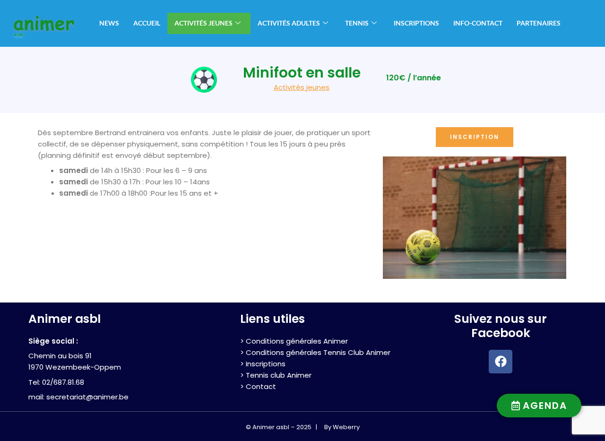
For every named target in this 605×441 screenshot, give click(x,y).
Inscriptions (416, 23)
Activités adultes (289, 23)
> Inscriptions (262, 364)
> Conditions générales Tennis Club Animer (315, 352)
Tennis (357, 23)
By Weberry (342, 427)
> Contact (258, 386)
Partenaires (539, 23)
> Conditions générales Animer (294, 341)
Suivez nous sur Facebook (500, 326)
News (109, 23)
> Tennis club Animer (275, 375)
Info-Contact (477, 23)
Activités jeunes (203, 23)
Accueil (146, 23)
